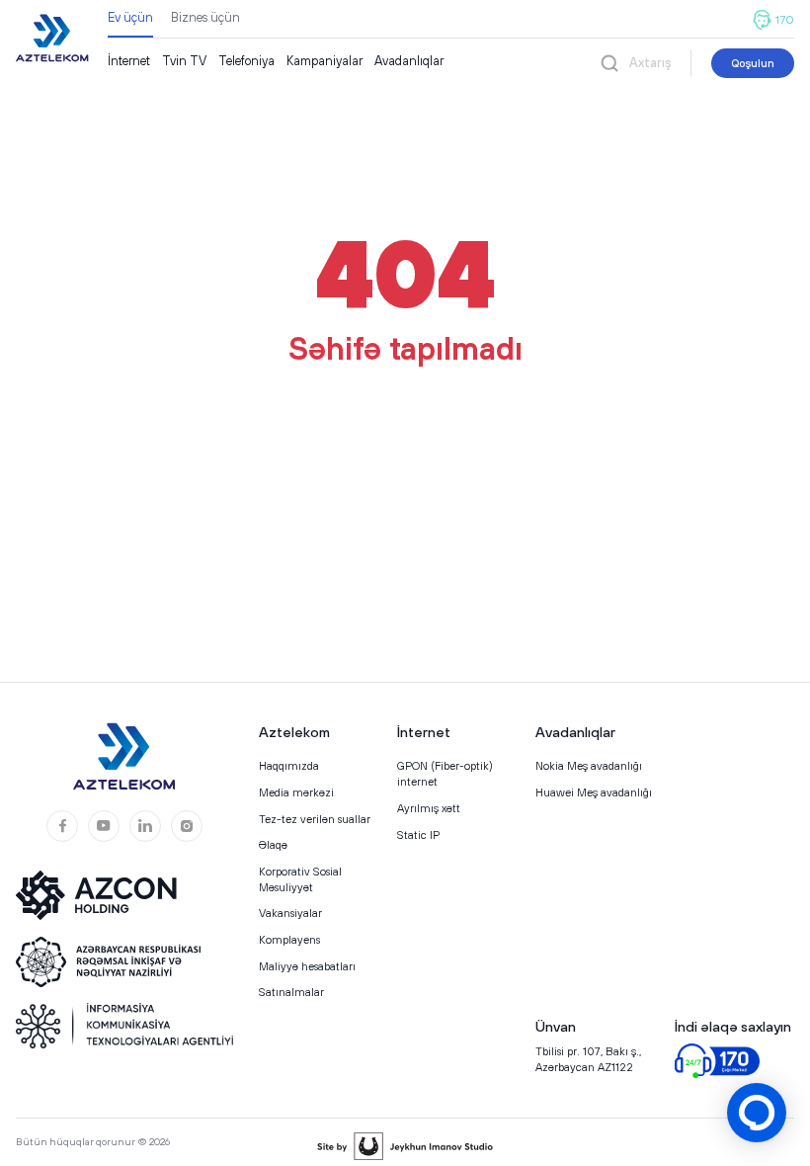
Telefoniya (246, 60)
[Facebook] (62, 826)
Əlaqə (273, 844)
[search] (609, 62)
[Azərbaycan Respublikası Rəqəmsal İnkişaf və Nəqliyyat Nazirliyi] (109, 962)
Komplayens (289, 939)
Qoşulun (752, 62)
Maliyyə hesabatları (307, 965)
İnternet (129, 60)
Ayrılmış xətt (428, 807)
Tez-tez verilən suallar (314, 818)
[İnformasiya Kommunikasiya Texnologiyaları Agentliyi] (124, 1025)
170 (784, 20)
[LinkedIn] (145, 826)
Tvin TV (184, 60)
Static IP (418, 834)
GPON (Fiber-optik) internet (445, 773)
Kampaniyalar (324, 60)
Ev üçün (130, 17)
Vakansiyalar (290, 912)
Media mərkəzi (296, 792)
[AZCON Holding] (109, 895)
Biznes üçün (205, 17)
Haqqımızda (289, 765)
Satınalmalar (291, 991)
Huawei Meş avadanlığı (593, 792)
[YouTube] (104, 826)
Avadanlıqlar (409, 60)
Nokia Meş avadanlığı (588, 765)
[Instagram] (186, 826)
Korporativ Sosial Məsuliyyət (300, 879)
